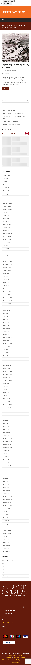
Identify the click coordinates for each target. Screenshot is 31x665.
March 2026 (6, 191)
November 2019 (7, 404)
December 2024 (7, 230)
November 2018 (7, 441)
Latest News (6, 566)
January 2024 (6, 258)
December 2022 (7, 298)
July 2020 (5, 386)
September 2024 (7, 239)
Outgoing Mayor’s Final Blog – (10, 121)
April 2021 (6, 359)
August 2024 (6, 243)
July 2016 (5, 511)
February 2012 (7, 524)
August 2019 (6, 414)
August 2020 (6, 383)
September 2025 (7, 209)
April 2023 (6, 285)
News (19, 72)
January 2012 (6, 527)
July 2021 (5, 349)
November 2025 (7, 203)
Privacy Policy (6, 660)
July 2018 (5, 453)
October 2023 (7, 267)
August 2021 (6, 346)
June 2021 (6, 353)
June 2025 (6, 215)
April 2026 (6, 188)
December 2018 (7, 438)
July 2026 (5, 178)
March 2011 (6, 542)
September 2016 (7, 505)
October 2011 (7, 530)
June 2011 (6, 539)
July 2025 (5, 212)
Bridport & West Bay (13, 12)
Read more (5, 88)
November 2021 (7, 337)
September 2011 (7, 533)
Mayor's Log (15, 72)
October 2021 (7, 340)
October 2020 (7, 377)
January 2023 (6, 294)
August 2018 (6, 450)
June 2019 (6, 420)
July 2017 (5, 475)
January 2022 (6, 331)
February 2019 (7, 432)
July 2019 (5, 417)
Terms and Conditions (19, 657)
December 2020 (7, 371)
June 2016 (6, 515)
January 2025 (6, 227)
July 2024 (5, 246)
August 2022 (6, 310)
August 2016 (6, 508)
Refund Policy (16, 660)
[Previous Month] (26, 133)
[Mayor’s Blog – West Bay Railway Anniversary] (15, 47)
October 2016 (7, 502)
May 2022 (6, 319)
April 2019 (6, 426)
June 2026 (6, 181)
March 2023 (6, 288)
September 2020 (7, 380)
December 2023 (7, 261)
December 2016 (7, 496)
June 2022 (6, 316)
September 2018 (7, 447)
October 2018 (7, 444)
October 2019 (7, 408)
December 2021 (7, 334)
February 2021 (7, 365)
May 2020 (6, 392)
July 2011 (5, 536)
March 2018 (6, 460)
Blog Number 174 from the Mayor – (12, 124)
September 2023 (7, 270)
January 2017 (6, 493)
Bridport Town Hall (7, 72)
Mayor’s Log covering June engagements (13, 113)
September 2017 (7, 469)
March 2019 (6, 429)
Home (3, 27)
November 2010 (7, 551)
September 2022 (7, 307)
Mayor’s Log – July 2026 (9, 110)
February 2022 (7, 328)
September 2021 (7, 343)
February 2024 (7, 255)
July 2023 (5, 276)
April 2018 (6, 456)
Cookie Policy (8, 657)
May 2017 (6, 481)
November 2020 (7, 374)
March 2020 (6, 398)
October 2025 (7, 206)
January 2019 (6, 435)
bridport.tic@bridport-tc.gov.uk (10, 622)
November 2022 (7, 301)
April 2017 (6, 484)
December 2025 (7, 200)
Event (4, 563)
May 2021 (6, 356)
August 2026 (6, 175)
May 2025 (6, 218)
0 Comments (6, 73)
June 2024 (6, 249)
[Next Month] (28, 133)
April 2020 (6, 395)
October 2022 (7, 304)
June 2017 (6, 478)
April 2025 (6, 221)
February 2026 (7, 194)
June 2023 (6, 279)
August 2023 (6, 273)
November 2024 (7, 233)
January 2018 (6, 463)
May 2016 (6, 518)
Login (20, 655)
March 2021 (6, 362)
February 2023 (7, 291)
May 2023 (6, 282)
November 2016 (7, 499)
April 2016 (6, 521)
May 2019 (6, 423)
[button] (4, 20)
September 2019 (7, 411)
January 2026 (6, 197)
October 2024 (7, 236)
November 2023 (7, 264)
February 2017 (7, 490)
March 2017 (6, 487)
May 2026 (6, 184)
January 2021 (6, 368)
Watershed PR (13, 655)
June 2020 (6, 389)
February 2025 (7, 224)
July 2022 (5, 313)
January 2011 (6, 548)
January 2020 (6, 401)
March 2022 (6, 325)
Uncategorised (7, 576)
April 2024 (6, 252)
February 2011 (7, 545)
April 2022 (6, 322)
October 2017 (7, 466)
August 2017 (6, 472)
